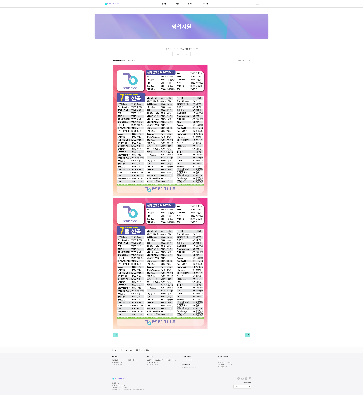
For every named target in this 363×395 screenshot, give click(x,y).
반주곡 (190, 4)
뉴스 (125, 350)
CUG (252, 4)
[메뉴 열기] (257, 4)
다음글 (187, 54)
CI (112, 350)
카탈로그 (131, 350)
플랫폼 (164, 4)
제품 (177, 4)
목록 (247, 335)
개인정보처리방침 (246, 382)
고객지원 (205, 4)
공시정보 (146, 350)
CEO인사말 (139, 350)
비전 (121, 350)
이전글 (177, 54)
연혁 (116, 350)
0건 (126, 60)
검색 (115, 335)
